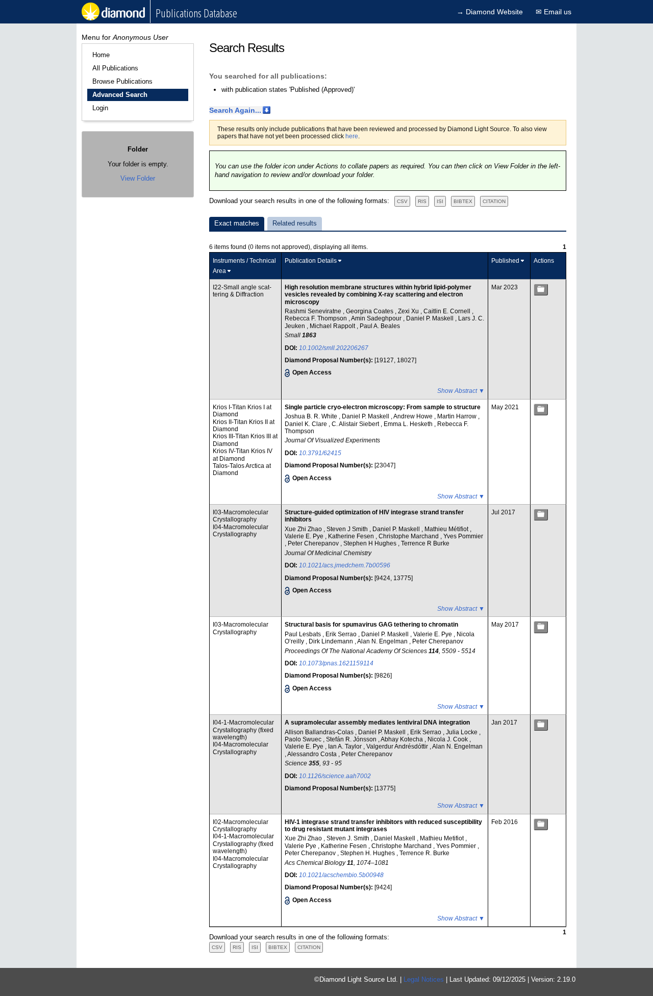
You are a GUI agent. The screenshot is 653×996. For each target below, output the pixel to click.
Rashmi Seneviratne (314, 311)
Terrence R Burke (425, 543)
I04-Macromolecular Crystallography (240, 531)
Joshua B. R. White (312, 416)
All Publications (115, 68)
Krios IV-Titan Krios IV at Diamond (242, 454)
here (351, 136)
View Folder (137, 178)
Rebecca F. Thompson (316, 318)
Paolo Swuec (304, 739)
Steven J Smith (347, 529)
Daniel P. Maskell (430, 318)
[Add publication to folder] (541, 289)
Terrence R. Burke (424, 853)
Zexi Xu (409, 311)
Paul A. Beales (380, 326)
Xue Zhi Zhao (304, 529)
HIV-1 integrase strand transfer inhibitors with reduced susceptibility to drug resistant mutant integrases (383, 825)
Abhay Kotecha (402, 739)
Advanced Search (119, 94)
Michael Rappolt (333, 326)
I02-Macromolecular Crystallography (240, 825)
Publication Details (311, 260)
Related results (294, 223)
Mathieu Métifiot (447, 529)
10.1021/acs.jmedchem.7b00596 (344, 565)
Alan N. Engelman (383, 641)
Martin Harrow (457, 416)
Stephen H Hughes (370, 543)
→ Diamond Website (490, 12)
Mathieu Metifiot (442, 838)
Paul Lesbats (303, 634)
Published (505, 260)
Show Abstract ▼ (461, 390)
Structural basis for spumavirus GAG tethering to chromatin (371, 624)
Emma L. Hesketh (409, 424)
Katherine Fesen (351, 536)
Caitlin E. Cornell (447, 311)
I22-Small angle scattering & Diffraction (242, 291)
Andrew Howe (413, 416)
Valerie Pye (301, 846)
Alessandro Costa (312, 754)
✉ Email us (553, 12)
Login (100, 108)
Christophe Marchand (409, 536)
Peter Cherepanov (314, 543)
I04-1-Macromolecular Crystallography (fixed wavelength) (243, 730)
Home (101, 55)
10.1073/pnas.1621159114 (336, 663)
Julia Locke (462, 732)
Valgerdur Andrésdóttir (398, 746)
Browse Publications (122, 81)
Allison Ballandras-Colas (320, 732)
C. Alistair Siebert (356, 424)
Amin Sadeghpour (377, 318)
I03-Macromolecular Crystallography (240, 516)
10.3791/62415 (320, 453)
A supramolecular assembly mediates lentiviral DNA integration (377, 722)
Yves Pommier (463, 536)
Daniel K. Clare (307, 424)
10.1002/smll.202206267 (333, 348)
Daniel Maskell (395, 838)
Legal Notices (424, 979)
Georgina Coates (370, 311)
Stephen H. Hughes (368, 853)
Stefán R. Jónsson (352, 739)
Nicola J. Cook (448, 739)
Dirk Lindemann (332, 641)
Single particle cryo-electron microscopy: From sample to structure (383, 407)
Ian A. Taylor (345, 746)
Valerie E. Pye (305, 536)
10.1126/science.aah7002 (335, 776)
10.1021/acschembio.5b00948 (341, 875)
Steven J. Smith (348, 838)
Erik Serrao (341, 634)
